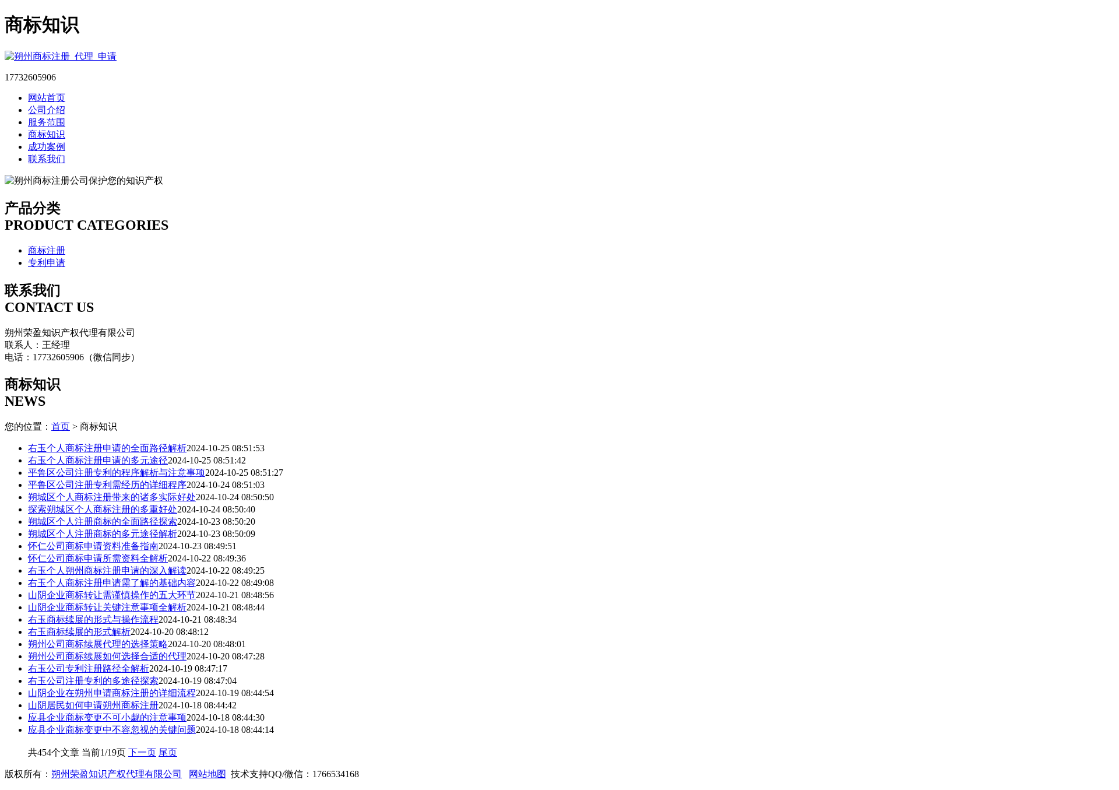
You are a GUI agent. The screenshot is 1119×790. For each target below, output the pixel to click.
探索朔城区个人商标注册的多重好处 (102, 509)
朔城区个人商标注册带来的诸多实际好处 (112, 497)
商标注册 (46, 250)
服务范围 (46, 122)
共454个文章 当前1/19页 (78, 752)
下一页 (142, 752)
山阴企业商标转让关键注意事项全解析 (107, 607)
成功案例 (46, 147)
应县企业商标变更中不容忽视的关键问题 (112, 730)
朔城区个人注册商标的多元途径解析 (102, 534)
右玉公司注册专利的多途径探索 (93, 681)
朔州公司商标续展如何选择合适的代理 (107, 656)
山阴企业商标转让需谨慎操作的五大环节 (112, 595)
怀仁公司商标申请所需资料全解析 (98, 558)
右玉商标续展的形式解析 (79, 632)
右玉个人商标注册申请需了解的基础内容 (112, 583)
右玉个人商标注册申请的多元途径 (98, 460)
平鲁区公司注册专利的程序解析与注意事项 (116, 472)
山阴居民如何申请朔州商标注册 (93, 705)
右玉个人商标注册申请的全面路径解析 (107, 448)
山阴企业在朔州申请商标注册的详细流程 (112, 693)
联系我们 (46, 159)
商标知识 (46, 134)
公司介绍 (46, 110)
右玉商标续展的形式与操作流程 (93, 619)
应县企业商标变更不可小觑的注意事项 (107, 717)
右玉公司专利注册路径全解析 (88, 668)
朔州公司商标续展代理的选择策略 (98, 644)
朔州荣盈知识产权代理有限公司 (116, 774)
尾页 (168, 752)
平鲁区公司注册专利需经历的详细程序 (107, 485)
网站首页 (46, 98)
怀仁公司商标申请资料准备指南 (93, 546)
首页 (60, 426)
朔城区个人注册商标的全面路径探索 (102, 521)
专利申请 (46, 263)
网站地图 (207, 774)
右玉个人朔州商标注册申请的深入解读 (107, 570)
